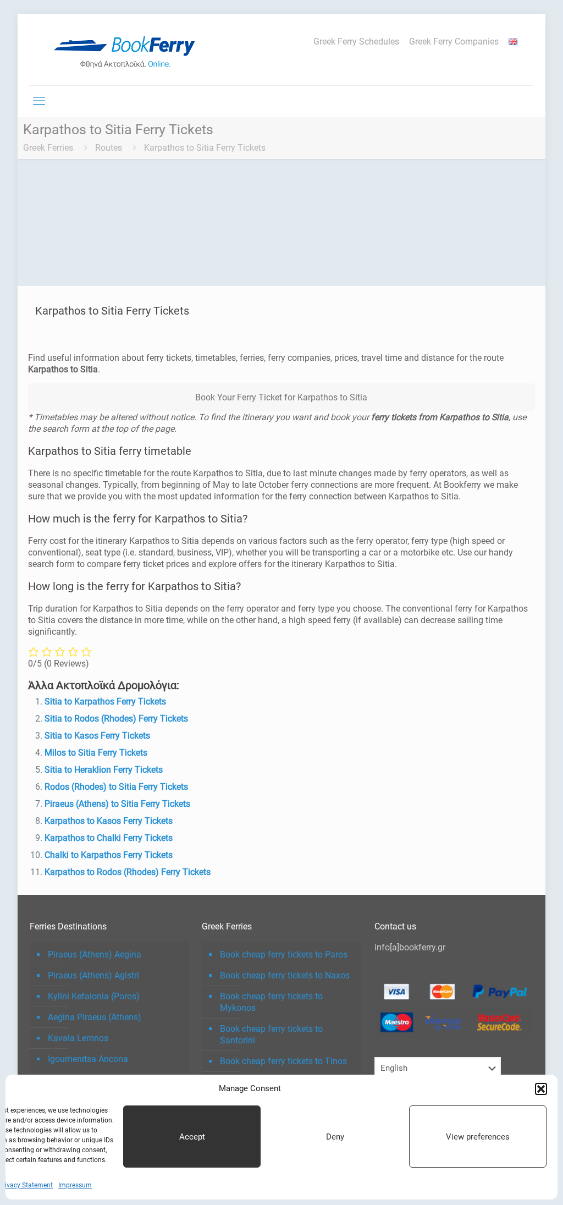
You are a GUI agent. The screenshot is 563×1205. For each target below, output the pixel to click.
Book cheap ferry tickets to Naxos (285, 975)
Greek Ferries (48, 147)
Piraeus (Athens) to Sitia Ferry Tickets (117, 804)
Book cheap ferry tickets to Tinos (283, 1061)
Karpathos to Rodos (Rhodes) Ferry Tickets (128, 872)
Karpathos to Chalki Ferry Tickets (109, 838)
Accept (192, 1137)
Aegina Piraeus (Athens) (94, 1017)
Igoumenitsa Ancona (88, 1059)
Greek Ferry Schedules (356, 41)
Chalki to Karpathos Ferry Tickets (109, 855)
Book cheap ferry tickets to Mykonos (271, 1002)
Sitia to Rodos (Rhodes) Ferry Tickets (116, 718)
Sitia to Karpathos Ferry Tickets (105, 701)
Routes (108, 147)
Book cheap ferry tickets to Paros (283, 954)
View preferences (478, 1137)
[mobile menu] (39, 101)
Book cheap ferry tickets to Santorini (271, 1035)
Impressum (75, 1185)
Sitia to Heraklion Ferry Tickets (104, 769)
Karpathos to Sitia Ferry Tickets (205, 147)
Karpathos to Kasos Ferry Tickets (109, 821)
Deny (335, 1137)
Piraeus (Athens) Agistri (93, 975)
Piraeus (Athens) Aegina (94, 954)
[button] (541, 1088)
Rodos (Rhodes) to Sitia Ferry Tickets (116, 787)
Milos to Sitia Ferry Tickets (96, 752)
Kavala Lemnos (78, 1038)
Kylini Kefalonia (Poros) (94, 996)
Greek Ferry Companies (454, 41)
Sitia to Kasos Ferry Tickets (97, 735)
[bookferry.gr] (128, 49)
